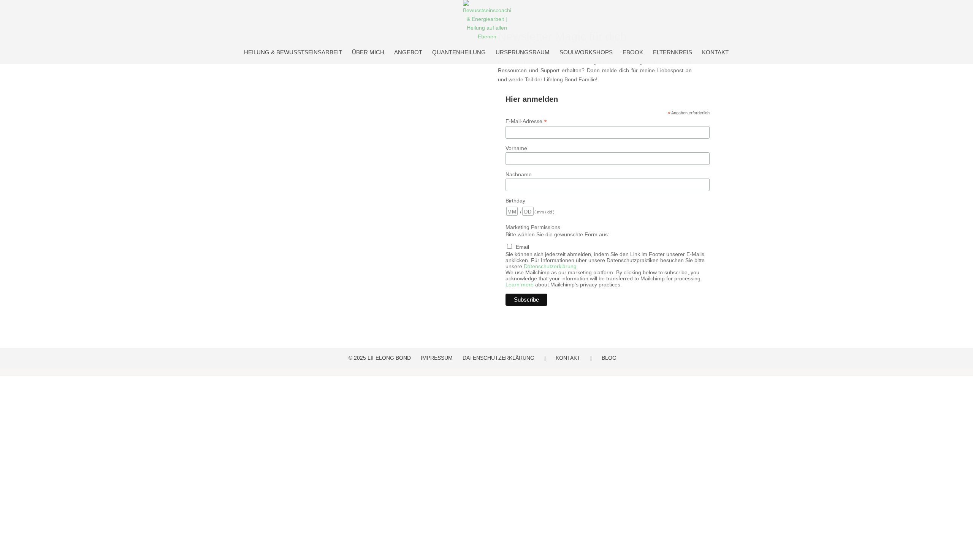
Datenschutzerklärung (550, 266)
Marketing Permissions (533, 227)
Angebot (408, 52)
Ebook (633, 52)
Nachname (519, 174)
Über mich (368, 52)
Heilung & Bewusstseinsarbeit (293, 52)
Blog (609, 358)
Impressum (437, 358)
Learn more (520, 284)
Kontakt (715, 52)
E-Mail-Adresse (526, 121)
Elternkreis (672, 52)
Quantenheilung (459, 52)
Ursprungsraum (523, 52)
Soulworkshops (586, 52)
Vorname (516, 148)
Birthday (515, 201)
